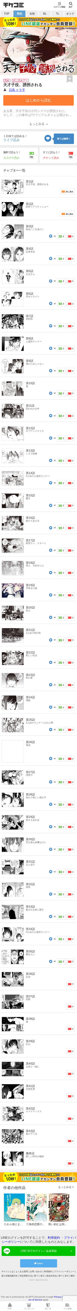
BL (45, 13)
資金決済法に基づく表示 (57, 1276)
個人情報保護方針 (9, 1276)
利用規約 (54, 1237)
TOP (6, 13)
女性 (32, 13)
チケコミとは (7, 1271)
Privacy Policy (61, 1297)
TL (57, 13)
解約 (73, 1276)
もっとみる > (66, 1187)
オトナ (70, 13)
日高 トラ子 (17, 90)
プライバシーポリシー (64, 1271)
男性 (19, 13)
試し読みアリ (20, 80)
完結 (6, 80)
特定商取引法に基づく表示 (32, 1276)
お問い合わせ (36, 1271)
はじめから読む (39, 100)
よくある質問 (22, 1271)
